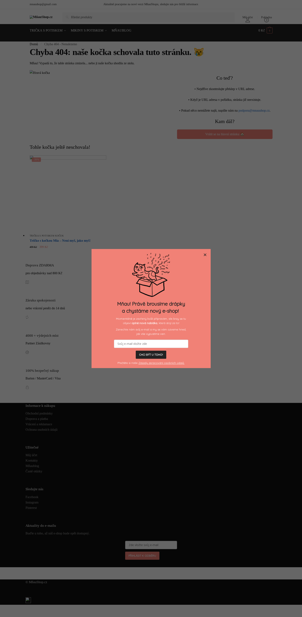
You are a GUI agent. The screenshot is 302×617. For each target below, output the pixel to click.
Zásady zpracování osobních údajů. (161, 363)
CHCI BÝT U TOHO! (151, 354)
